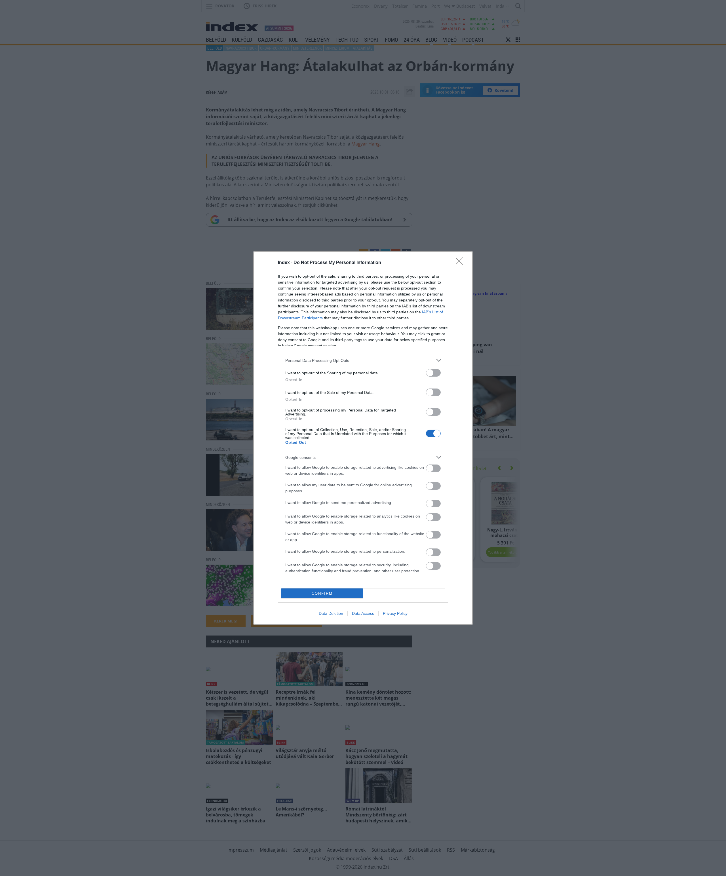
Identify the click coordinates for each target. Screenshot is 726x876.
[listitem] (363, 360)
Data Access (363, 613)
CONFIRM (322, 593)
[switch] (433, 373)
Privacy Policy (395, 613)
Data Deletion (331, 613)
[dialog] (363, 438)
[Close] (461, 262)
